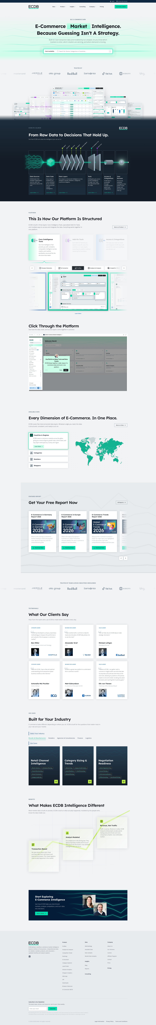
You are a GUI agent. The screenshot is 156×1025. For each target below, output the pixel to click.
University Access (122, 1)
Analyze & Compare (67, 949)
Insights (72, 6)
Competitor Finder (67, 953)
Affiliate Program (112, 956)
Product (62, 6)
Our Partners (111, 949)
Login (112, 1)
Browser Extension (67, 986)
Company (92, 6)
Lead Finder (65, 966)
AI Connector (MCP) (67, 989)
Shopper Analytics (67, 973)
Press (108, 963)
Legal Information (99, 1021)
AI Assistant (65, 959)
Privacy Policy (109, 1021)
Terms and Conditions (121, 1021)
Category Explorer (67, 963)
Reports (87, 968)
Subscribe (52, 1008)
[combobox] (78, 51)
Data (53, 6)
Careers (109, 953)
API (63, 979)
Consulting (82, 6)
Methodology (88, 946)
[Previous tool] (32, 268)
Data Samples (88, 953)
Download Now (39, 548)
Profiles (64, 946)
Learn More (33, 192)
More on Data (120, 425)
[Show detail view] (56, 781)
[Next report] (125, 558)
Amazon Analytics (67, 969)
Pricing (102, 6)
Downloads (65, 983)
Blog (86, 965)
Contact (109, 959)
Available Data (89, 949)
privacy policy (41, 1014)
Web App (64, 976)
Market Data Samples (91, 956)
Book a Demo (122, 6)
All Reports (121, 502)
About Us (109, 946)
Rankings (64, 956)
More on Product (119, 227)
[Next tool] (124, 268)
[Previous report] (121, 558)
